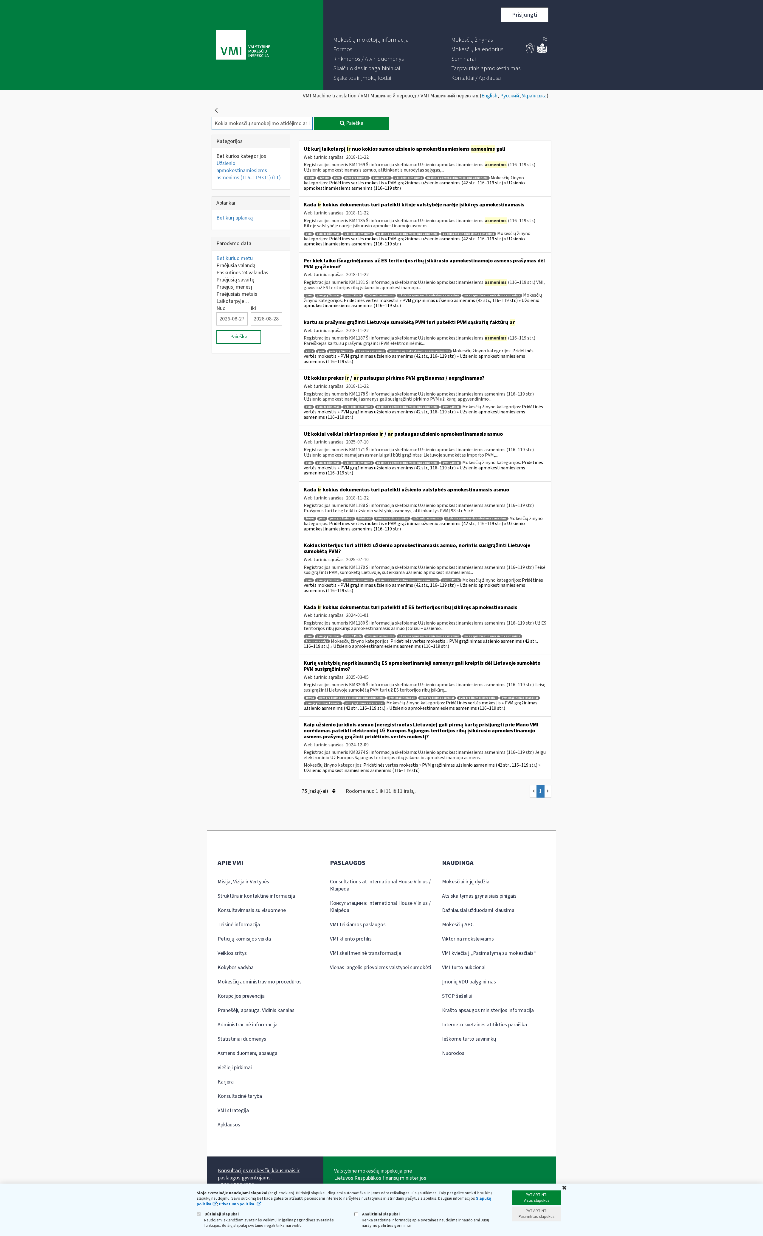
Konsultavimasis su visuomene (252, 910)
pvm (337, 178)
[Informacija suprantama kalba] (542, 52)
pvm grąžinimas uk (402, 698)
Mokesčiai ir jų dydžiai (466, 881)
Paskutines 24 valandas (242, 272)
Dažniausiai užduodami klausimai (479, 910)
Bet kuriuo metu (234, 258)
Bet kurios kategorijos (241, 156)
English (489, 95)
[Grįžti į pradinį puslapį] (216, 110)
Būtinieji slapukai (221, 1214)
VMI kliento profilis (351, 939)
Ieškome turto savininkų (469, 1039)
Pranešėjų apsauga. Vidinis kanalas (256, 1010)
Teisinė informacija (239, 924)
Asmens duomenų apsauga (247, 1053)
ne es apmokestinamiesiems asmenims (492, 296)
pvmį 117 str (451, 580)
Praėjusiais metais (236, 294)
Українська (534, 95)
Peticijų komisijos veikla (244, 939)
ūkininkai (364, 519)
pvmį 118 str (451, 407)
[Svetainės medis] (545, 39)
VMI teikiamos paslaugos (358, 924)
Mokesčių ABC (458, 924)
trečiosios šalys (317, 641)
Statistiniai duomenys (242, 1039)
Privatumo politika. (237, 1204)
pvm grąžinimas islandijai (520, 698)
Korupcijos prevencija (241, 996)
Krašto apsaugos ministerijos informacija (488, 1010)
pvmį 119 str (381, 178)
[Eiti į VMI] (243, 45)
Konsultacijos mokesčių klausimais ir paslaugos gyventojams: (259, 1174)
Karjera (226, 1082)
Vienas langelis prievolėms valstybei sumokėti (380, 967)
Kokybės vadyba (236, 967)
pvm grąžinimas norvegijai (478, 698)
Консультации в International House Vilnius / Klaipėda (380, 906)
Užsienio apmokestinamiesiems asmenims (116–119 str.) (248, 170)
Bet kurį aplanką (234, 218)
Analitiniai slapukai (380, 1214)
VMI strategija (233, 1110)
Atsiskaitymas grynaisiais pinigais (479, 896)
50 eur (310, 178)
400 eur (324, 178)
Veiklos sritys (232, 953)
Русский (509, 95)
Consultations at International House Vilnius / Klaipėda (380, 885)
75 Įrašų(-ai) (315, 791)
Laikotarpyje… (232, 301)
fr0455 (310, 698)
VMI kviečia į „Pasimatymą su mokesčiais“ (489, 953)
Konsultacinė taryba (240, 1096)
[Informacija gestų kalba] (531, 52)
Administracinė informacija (247, 1024)
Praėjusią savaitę (235, 280)
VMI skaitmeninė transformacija (365, 953)
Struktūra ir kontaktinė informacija (256, 896)
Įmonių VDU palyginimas (469, 982)
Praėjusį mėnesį (234, 287)
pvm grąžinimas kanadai (323, 703)
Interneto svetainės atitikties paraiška (484, 1024)
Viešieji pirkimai (235, 1067)
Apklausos (229, 1124)
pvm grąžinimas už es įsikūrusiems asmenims (351, 698)
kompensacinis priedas (392, 519)
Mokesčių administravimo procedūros (260, 982)
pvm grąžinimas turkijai (437, 698)
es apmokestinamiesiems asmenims (468, 234)
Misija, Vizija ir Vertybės (243, 881)
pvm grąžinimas (356, 178)
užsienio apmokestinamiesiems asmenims (457, 178)
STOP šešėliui (457, 996)
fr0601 (310, 519)
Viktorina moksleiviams (468, 939)
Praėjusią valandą (235, 265)
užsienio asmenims (408, 178)
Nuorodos (453, 1053)
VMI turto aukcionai (464, 967)
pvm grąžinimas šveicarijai (364, 703)
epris (309, 351)
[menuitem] (371, 40)
